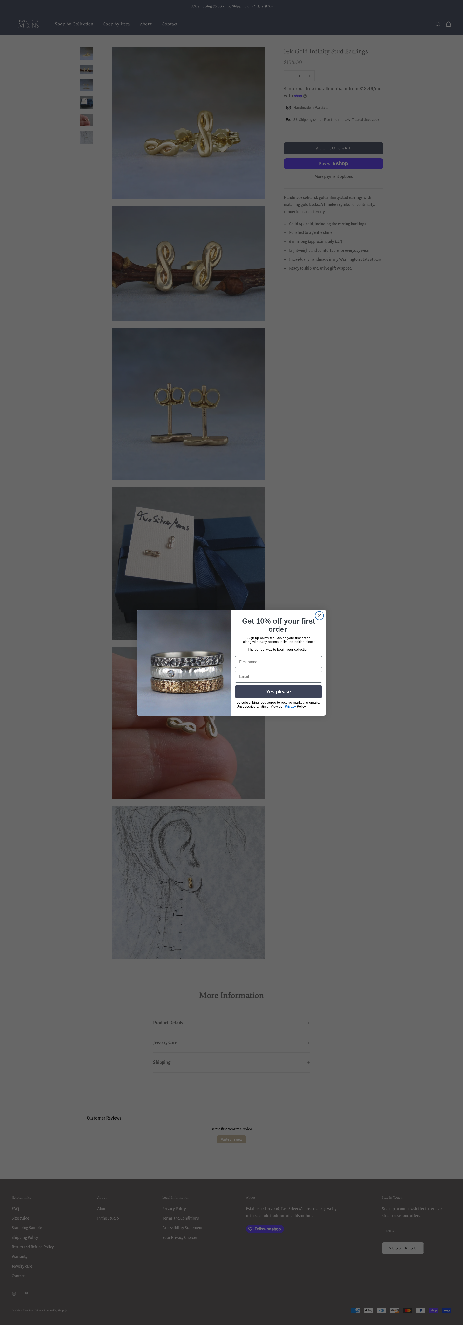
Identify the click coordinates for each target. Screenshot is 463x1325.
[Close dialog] (319, 615)
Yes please (278, 691)
